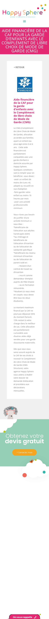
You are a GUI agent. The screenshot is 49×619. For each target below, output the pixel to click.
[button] (24, 21)
